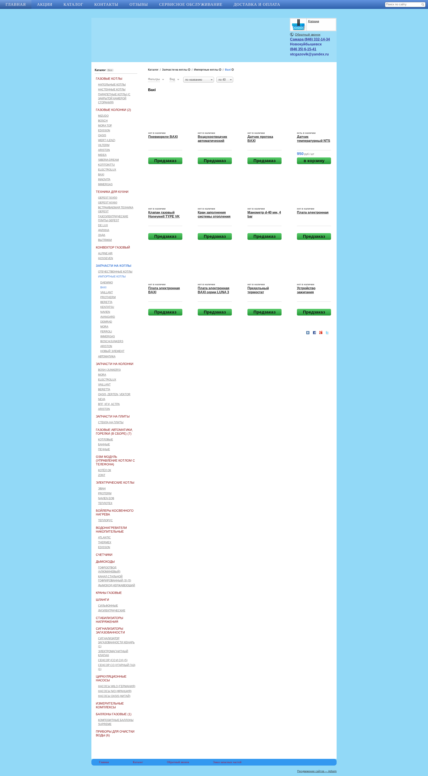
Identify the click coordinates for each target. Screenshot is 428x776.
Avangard (107, 316)
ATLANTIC (104, 537)
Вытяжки (105, 240)
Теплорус (105, 520)
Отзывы (139, 4)
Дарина (103, 230)
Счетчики (104, 554)
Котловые (105, 439)
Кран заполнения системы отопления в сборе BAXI (214, 216)
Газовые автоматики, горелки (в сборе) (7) (114, 431)
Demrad (106, 321)
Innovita (104, 179)
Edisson (104, 130)
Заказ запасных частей (227, 762)
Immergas (105, 184)
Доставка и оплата (257, 4)
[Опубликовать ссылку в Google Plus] (320, 332)
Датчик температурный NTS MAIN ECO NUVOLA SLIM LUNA (313, 143)
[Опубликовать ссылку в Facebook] (314, 332)
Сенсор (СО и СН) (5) (113, 660)
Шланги (102, 599)
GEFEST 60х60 (107, 202)
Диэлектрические (111, 610)
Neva (101, 399)
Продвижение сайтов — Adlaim (317, 771)
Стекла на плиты (110, 422)
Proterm (104, 493)
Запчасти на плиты (113, 416)
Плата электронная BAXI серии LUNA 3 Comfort (213, 292)
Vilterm (103, 145)
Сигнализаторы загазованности (110, 630)
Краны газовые (109, 593)
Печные (104, 449)
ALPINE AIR (105, 253)
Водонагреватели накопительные (111, 529)
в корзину (314, 160)
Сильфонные (108, 605)
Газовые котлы (109, 78)
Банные (104, 444)
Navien (105, 312)
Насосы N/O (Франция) (115, 691)
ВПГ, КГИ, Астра (109, 404)
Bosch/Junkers (111, 341)
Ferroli (106, 331)
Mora (104, 326)
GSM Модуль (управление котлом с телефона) (115, 460)
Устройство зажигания (306, 290)
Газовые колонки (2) (113, 110)
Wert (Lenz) (106, 140)
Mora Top (105, 125)
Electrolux (107, 169)
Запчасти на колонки (114, 364)
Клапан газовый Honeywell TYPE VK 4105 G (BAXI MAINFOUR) (164, 218)
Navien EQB (106, 498)
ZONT (101, 475)
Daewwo (106, 282)
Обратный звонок (307, 34)
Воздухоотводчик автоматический (212, 139)
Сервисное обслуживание (190, 4)
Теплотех (105, 503)
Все (110, 70)
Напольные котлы (112, 84)
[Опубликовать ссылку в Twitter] (327, 332)
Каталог (73, 4)
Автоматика (106, 356)
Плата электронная (313, 212)
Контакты (106, 4)
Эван (102, 488)
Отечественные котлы (115, 271)
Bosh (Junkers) (109, 369)
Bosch (103, 120)
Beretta (106, 302)
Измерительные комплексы (110, 705)
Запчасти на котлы (113, 265)
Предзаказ (165, 160)
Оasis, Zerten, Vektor (114, 394)
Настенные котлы (112, 89)
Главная (16, 4)
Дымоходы (105, 561)
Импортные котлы (112, 276)
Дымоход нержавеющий (116, 585)
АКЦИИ (44, 4)
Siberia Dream (108, 159)
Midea (102, 155)
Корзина (313, 21)
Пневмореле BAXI (163, 136)
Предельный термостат (258, 290)
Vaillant (106, 292)
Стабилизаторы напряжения (109, 619)
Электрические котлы (115, 482)
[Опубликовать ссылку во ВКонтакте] (307, 333)
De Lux (103, 225)
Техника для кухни (112, 191)
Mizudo (103, 115)
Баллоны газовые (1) (114, 714)
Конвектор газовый (113, 247)
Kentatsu (107, 307)
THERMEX (104, 542)
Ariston (104, 150)
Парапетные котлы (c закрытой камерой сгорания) (114, 98)
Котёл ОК (104, 470)
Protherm (108, 297)
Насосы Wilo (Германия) (116, 686)
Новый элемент (112, 351)
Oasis (102, 135)
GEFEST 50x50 (107, 197)
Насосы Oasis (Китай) (114, 696)
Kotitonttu (106, 164)
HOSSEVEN (105, 258)
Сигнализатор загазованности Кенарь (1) (116, 642)
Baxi (101, 174)
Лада (101, 235)
